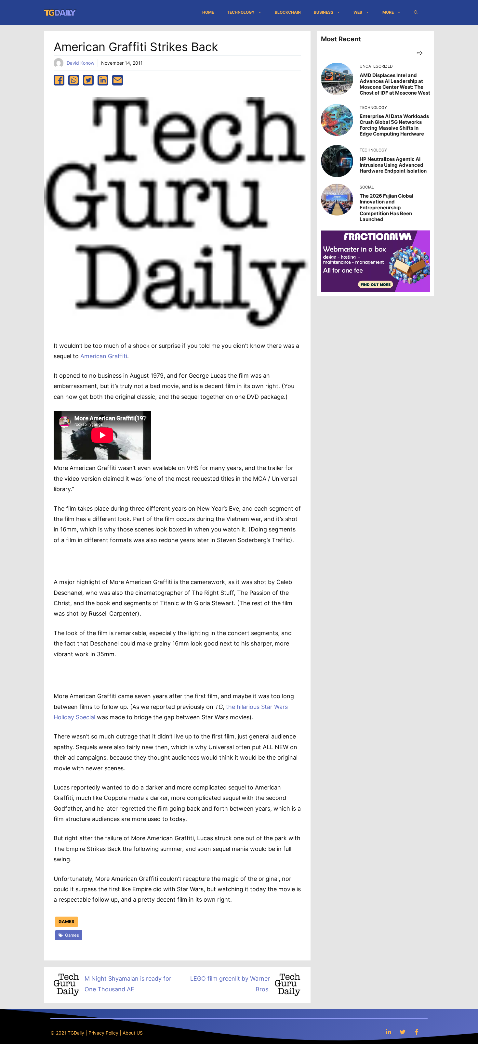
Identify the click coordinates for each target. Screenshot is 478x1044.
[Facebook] (416, 1032)
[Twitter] (402, 1032)
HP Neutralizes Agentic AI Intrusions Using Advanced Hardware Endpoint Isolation (393, 165)
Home (208, 12)
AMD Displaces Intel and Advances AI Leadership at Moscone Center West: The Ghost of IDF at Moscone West (395, 84)
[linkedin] (103, 80)
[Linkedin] (389, 1032)
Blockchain (288, 12)
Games (66, 921)
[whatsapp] (73, 80)
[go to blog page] (419, 52)
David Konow (80, 63)
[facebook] (59, 80)
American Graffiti (103, 356)
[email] (117, 80)
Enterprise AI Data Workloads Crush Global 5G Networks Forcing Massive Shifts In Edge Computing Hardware (394, 125)
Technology (241, 12)
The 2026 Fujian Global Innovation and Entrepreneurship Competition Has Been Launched (386, 207)
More (388, 12)
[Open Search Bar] (415, 12)
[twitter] (88, 80)
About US (133, 1033)
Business (323, 12)
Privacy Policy (103, 1033)
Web (357, 12)
